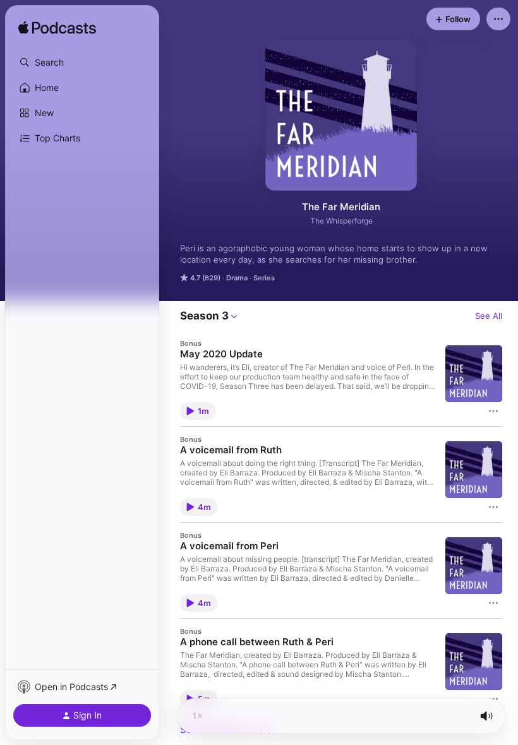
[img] (57, 28)
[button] (82, 62)
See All (488, 316)
